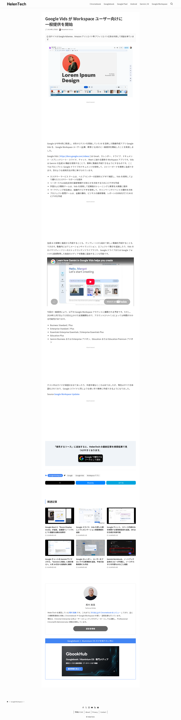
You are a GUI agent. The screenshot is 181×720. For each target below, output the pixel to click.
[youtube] (92, 707)
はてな (121, 483)
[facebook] (83, 707)
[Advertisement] (90, 121)
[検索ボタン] (171, 4)
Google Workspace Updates (67, 394)
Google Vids (80, 475)
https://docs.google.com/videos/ (75, 156)
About (87, 712)
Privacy (95, 712)
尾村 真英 (72, 612)
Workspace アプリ (93, 475)
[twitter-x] (86, 707)
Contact (103, 712)
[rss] (95, 707)
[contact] (98, 707)
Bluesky (90, 483)
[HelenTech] (16, 4)
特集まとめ (79, 712)
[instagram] (89, 707)
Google (69, 475)
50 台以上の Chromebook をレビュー (106, 612)
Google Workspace (55, 475)
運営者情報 (90, 628)
